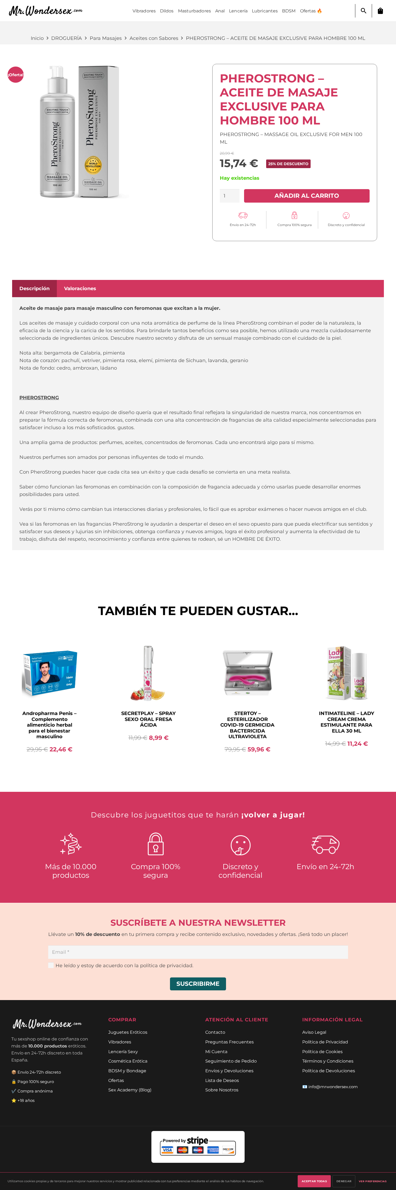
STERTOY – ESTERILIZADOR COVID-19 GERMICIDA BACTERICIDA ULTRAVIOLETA (247, 725)
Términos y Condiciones (327, 1061)
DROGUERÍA (66, 38)
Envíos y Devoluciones (229, 1070)
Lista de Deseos (222, 1080)
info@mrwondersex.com (333, 1086)
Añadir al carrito (307, 195)
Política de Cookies (322, 1051)
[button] (363, 11)
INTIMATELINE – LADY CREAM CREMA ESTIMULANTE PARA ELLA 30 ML (346, 722)
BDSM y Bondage (127, 1070)
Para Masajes (106, 38)
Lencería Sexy (123, 1051)
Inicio (37, 38)
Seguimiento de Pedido (231, 1061)
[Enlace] (48, 11)
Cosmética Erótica (127, 1061)
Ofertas (116, 1080)
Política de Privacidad (325, 1042)
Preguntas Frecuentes (229, 1042)
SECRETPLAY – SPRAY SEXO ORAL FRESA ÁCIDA (148, 719)
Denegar (343, 1181)
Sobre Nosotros (221, 1089)
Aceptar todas (314, 1181)
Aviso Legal (314, 1032)
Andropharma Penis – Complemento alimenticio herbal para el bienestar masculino (49, 725)
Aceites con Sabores (154, 38)
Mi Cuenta (216, 1051)
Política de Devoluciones (328, 1070)
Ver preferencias (373, 1181)
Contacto (215, 1032)
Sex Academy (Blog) (129, 1089)
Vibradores (119, 1042)
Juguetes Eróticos (127, 1032)
